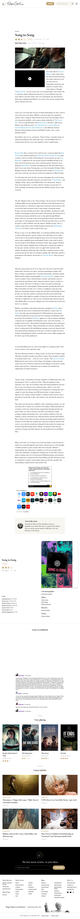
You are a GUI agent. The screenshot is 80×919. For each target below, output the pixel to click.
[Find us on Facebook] (68, 892)
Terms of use (45, 915)
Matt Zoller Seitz (20, 43)
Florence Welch (6, 603)
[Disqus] (40, 692)
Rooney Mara (19, 153)
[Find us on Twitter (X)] (73, 892)
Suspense (31, 891)
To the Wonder (56, 180)
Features (56, 891)
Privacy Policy (55, 915)
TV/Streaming (58, 893)
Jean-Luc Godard (58, 359)
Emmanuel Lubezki (47, 276)
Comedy (17, 887)
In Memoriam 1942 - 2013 (34, 907)
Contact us (70, 885)
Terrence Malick (45, 610)
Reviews (17, 31)
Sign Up (4, 894)
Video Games (57, 885)
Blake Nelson (42, 122)
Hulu (16, 896)
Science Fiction (32, 889)
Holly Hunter (25, 165)
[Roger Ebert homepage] (13, 4)
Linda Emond (58, 170)
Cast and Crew (6, 888)
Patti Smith (5, 601)
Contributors (70, 889)
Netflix (30, 885)
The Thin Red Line (41, 125)
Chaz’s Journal (45, 885)
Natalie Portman (55, 155)
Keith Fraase (44, 602)
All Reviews (5, 886)
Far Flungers (44, 891)
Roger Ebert (57, 895)
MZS (42, 889)
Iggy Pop (55, 308)
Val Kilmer (35, 318)
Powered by (19, 511)
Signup (50, 3)
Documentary (19, 889)
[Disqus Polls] (40, 653)
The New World (48, 255)
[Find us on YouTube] (70, 892)
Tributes (43, 896)
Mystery (30, 882)
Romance (31, 887)
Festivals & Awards (59, 897)
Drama (30, 39)
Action (17, 882)
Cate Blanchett (6, 599)
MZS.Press (49, 528)
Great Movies (45, 887)
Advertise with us (71, 887)
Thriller (30, 893)
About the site (71, 882)
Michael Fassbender (42, 155)
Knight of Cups (20, 92)
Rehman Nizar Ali (46, 604)
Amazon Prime (19, 885)
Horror (17, 893)
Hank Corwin (44, 600)
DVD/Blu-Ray (57, 882)
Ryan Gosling (5, 610)
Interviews (44, 893)
